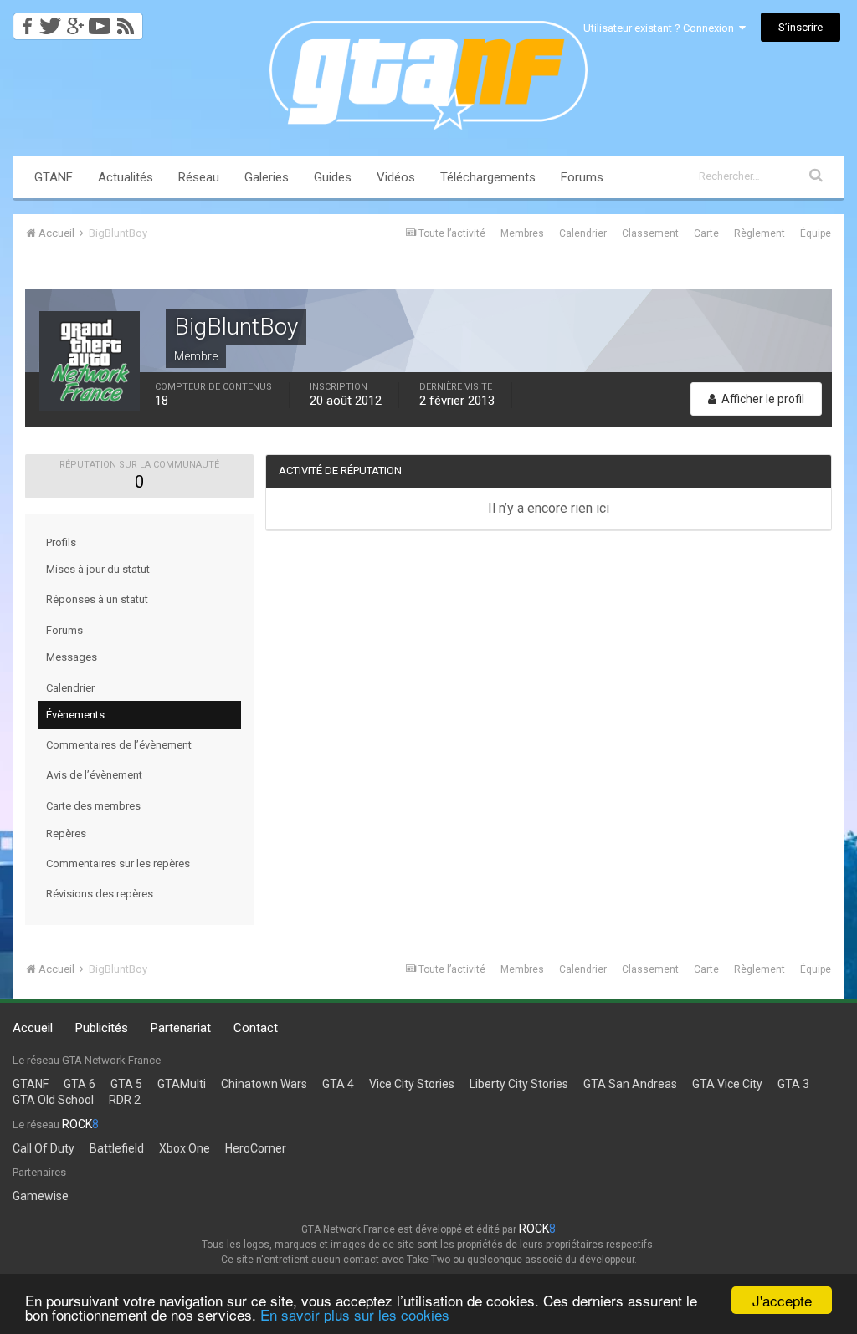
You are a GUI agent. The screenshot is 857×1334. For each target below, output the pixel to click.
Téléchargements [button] (488, 177)
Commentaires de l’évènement (119, 745)
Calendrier (583, 233)
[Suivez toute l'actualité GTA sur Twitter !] (50, 21)
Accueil (33, 1027)
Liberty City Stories (519, 1084)
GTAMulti (181, 1084)
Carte (706, 233)
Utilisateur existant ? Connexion (661, 28)
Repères (66, 833)
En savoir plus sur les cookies (354, 1314)
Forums (582, 177)
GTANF (53, 177)
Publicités (101, 1027)
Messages (71, 657)
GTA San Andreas (630, 1084)
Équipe (815, 233)
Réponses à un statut (97, 599)
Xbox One (184, 1148)
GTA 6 (79, 1084)
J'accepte (782, 1300)
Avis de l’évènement (94, 775)
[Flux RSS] (128, 21)
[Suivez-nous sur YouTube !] (100, 21)
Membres (522, 233)
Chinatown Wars (264, 1084)
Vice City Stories (411, 1084)
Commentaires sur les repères (118, 863)
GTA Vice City (727, 1084)
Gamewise (41, 1196)
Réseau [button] (198, 177)
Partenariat (181, 1027)
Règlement (759, 233)
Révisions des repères (99, 893)
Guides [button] (333, 177)
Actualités (125, 177)
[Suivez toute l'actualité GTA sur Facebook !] (24, 21)
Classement (650, 233)
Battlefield (117, 1148)
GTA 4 (338, 1084)
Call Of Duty (43, 1148)
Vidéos (396, 177)
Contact (255, 1027)
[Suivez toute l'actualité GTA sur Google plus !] (75, 21)
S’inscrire (800, 27)
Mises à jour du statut (98, 569)
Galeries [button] (266, 177)
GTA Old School (53, 1100)
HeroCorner (255, 1148)
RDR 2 (125, 1100)
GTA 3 (793, 1084)
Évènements (75, 714)
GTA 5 (126, 1084)
